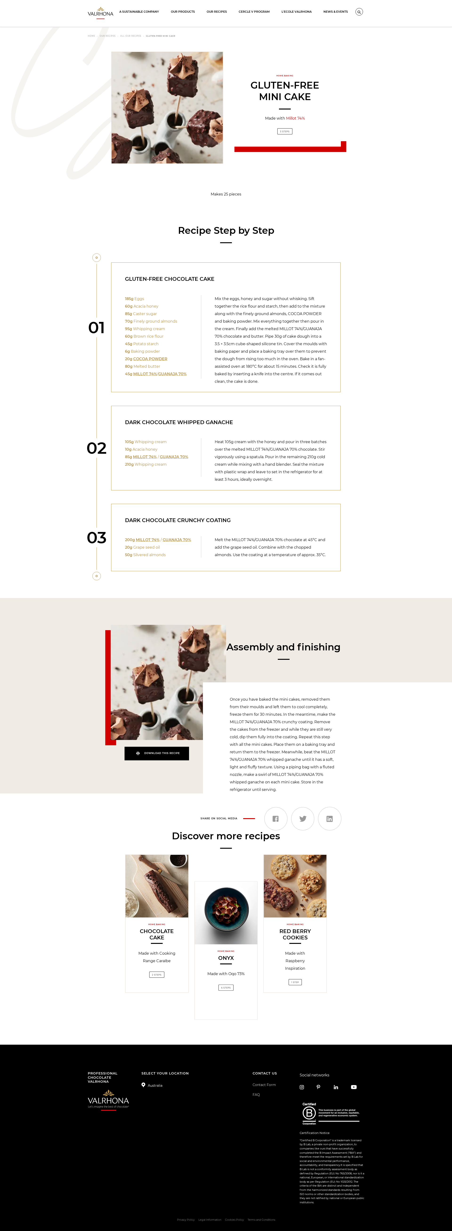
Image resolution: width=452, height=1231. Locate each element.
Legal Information (209, 1219)
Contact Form (264, 1085)
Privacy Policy (186, 1219)
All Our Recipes (130, 36)
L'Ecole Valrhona (297, 11)
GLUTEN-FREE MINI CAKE (160, 36)
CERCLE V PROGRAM (254, 11)
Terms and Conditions (261, 1219)
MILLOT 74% (145, 374)
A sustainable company (139, 11)
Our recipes (217, 11)
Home (91, 36)
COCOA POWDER (150, 359)
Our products (183, 11)
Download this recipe (162, 753)
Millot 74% (295, 118)
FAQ (256, 1095)
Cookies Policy (234, 1219)
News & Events (335, 11)
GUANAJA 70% (172, 374)
